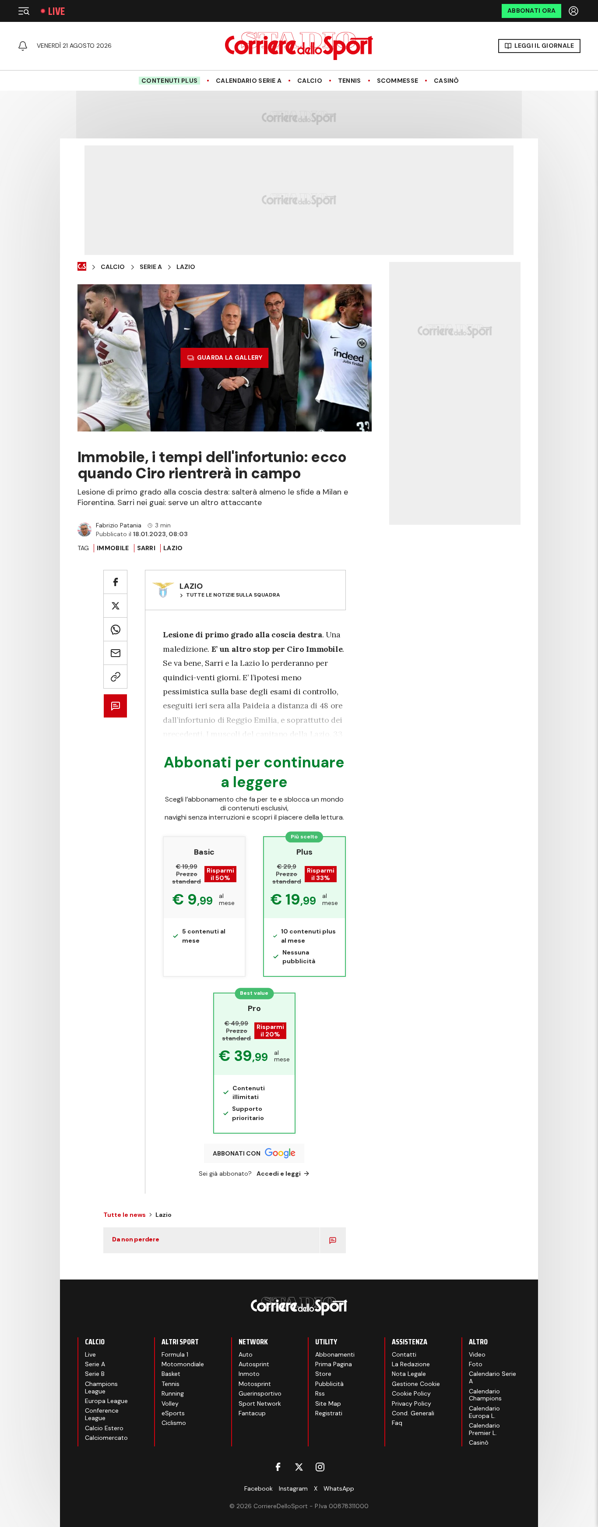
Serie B (95, 1374)
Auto (246, 1354)
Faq (397, 1423)
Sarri (146, 548)
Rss (320, 1393)
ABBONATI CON (236, 1153)
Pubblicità (329, 1384)
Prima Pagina (333, 1364)
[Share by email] (115, 653)
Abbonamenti (335, 1354)
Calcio (309, 81)
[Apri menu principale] (24, 11)
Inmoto (249, 1374)
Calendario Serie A (248, 81)
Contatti (404, 1354)
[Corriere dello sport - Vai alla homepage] (299, 46)
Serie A (151, 267)
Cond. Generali (413, 1413)
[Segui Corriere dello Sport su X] (299, 1467)
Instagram (293, 1488)
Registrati (328, 1413)
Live (56, 11)
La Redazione (411, 1364)
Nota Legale (409, 1374)
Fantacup (252, 1413)
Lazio (185, 267)
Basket (171, 1374)
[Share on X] (115, 605)
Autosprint (254, 1364)
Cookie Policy (411, 1393)
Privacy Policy (411, 1403)
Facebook (258, 1488)
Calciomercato (106, 1438)
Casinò (446, 81)
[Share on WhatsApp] (115, 629)
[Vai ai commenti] (115, 706)
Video (477, 1354)
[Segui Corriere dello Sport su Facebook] (278, 1467)
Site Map (328, 1403)
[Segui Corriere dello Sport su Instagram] (320, 1467)
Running (173, 1393)
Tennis (349, 81)
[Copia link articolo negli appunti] (115, 676)
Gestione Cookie (416, 1384)
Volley (170, 1403)
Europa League (106, 1401)
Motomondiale (183, 1364)
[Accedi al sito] (574, 11)
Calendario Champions (485, 1395)
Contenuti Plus (169, 81)
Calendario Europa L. (484, 1412)
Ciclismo (174, 1423)
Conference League (102, 1414)
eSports (173, 1413)
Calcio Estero (104, 1428)
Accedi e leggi (279, 1173)
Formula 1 (175, 1354)
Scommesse (398, 81)
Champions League (101, 1387)
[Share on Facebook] (115, 582)
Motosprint (255, 1384)
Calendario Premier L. (484, 1429)
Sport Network (260, 1403)
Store (323, 1374)
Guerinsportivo (260, 1393)
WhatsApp (339, 1488)
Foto (475, 1364)
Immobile (113, 548)
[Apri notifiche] (23, 46)
